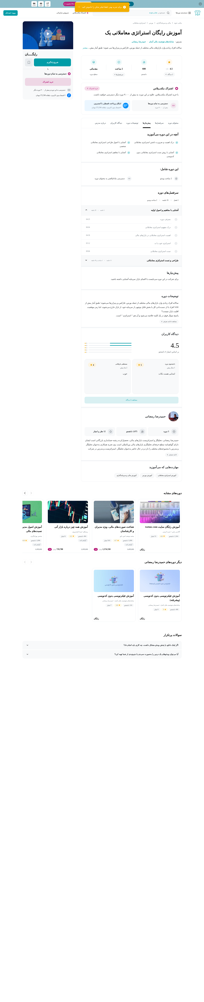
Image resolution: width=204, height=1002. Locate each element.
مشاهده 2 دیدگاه (131, 400)
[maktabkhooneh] (197, 12)
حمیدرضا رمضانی (155, 416)
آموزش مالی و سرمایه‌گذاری (126, 475)
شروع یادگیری (52, 62)
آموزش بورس (147, 475)
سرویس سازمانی (63, 13)
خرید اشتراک (93, 88)
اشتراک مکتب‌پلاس (79, 13)
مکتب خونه (178, 23)
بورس (151, 23)
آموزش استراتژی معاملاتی (167, 475)
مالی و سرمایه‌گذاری (163, 23)
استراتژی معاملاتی (139, 23)
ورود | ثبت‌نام (10, 13)
